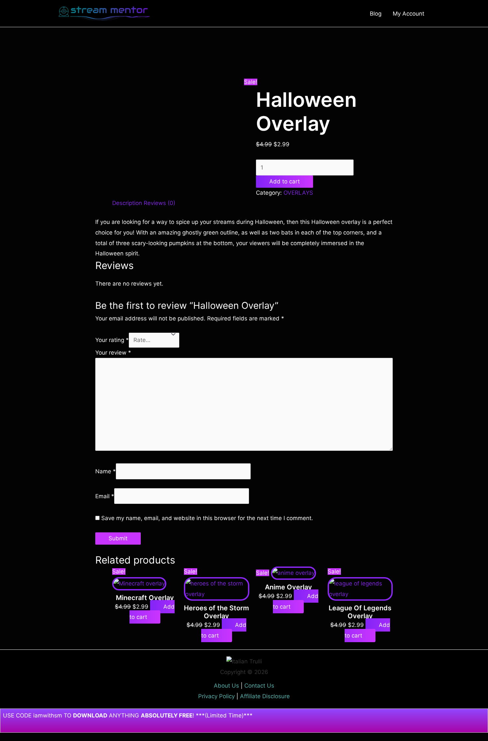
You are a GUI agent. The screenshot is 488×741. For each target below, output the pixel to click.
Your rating (112, 340)
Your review (113, 352)
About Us (226, 685)
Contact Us (259, 685)
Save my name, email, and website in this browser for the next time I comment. (207, 518)
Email (104, 496)
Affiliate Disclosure (265, 696)
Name (105, 471)
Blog (375, 13)
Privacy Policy (216, 696)
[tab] (127, 203)
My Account (408, 13)
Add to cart (284, 181)
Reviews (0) (159, 203)
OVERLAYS (298, 192)
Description (127, 203)
